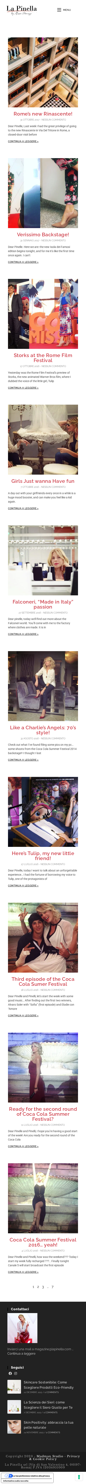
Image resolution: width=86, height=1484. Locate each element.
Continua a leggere (21, 1353)
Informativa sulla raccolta (15, 1481)
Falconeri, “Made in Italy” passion (43, 604)
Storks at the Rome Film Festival (43, 357)
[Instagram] (15, 1373)
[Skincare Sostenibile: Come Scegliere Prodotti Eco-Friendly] (14, 1387)
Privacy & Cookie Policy (54, 1457)
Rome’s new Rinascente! (43, 114)
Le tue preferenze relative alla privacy (31, 1476)
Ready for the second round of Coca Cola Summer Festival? (43, 1114)
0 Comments (52, 1392)
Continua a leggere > (23, 141)
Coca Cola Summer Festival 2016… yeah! (43, 1242)
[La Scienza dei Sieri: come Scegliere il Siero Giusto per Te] (14, 1407)
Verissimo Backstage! (43, 235)
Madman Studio (49, 1456)
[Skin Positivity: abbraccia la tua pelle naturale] (14, 1427)
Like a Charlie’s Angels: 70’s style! (43, 730)
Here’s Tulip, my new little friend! (43, 855)
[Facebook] (10, 1373)
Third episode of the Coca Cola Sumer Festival (43, 981)
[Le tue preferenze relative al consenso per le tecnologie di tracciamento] (79, 1477)
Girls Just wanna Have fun (43, 481)
